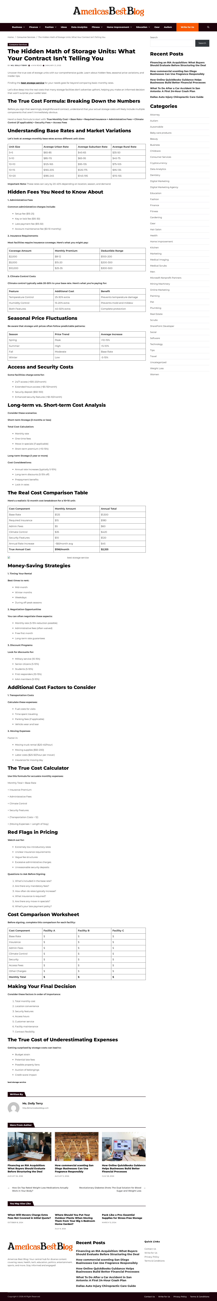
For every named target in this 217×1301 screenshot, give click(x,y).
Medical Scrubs (158, 265)
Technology (156, 344)
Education (141, 27)
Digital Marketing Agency (164, 187)
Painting (155, 296)
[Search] (208, 27)
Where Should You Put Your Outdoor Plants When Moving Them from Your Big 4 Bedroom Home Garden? (75, 1219)
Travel (153, 356)
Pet (152, 302)
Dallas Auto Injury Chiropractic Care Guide (176, 97)
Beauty (154, 139)
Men (152, 271)
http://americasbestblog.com (35, 1108)
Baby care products (160, 133)
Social (153, 332)
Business (17, 27)
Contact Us (150, 1249)
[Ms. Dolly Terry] (13, 1108)
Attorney (155, 114)
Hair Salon (155, 229)
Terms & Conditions (155, 1260)
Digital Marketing (159, 181)
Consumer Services (18, 44)
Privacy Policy (152, 1256)
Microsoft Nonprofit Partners (165, 277)
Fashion (49, 27)
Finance (33, 27)
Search (154, 37)
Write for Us (187, 27)
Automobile (156, 127)
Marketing (155, 253)
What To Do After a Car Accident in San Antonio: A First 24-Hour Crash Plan (175, 90)
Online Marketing (159, 290)
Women (154, 374)
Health (154, 235)
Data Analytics (79, 27)
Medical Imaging (159, 259)
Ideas (64, 27)
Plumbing (155, 308)
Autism (168, 27)
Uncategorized (158, 362)
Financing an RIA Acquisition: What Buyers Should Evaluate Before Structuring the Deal (26, 1168)
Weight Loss (157, 368)
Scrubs (154, 320)
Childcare (155, 151)
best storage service (17, 1082)
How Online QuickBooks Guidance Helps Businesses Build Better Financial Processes (124, 1168)
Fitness (96, 27)
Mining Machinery (160, 284)
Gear (157, 27)
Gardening (156, 217)
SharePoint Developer (162, 326)
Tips (152, 350)
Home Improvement (118, 27)
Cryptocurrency (158, 163)
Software (155, 338)
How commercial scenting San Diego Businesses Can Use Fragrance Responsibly (74, 1168)
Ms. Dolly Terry (19, 65)
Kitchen (154, 247)
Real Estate (156, 314)
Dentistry (155, 175)
